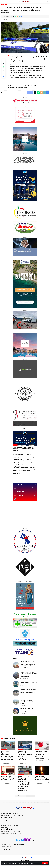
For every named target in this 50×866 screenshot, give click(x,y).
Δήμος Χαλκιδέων (29, 85)
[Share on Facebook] (11, 16)
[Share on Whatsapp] (15, 16)
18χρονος (12, 85)
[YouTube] (6, 821)
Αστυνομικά (4, 4)
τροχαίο (25, 87)
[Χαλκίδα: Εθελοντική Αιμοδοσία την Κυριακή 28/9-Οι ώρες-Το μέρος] (42, 745)
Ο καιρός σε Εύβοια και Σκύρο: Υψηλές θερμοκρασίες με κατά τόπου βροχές (27, 710)
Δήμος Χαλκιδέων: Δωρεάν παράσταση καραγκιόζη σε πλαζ (7, 777)
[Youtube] (25, 495)
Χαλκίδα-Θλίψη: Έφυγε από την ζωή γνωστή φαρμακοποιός (42, 777)
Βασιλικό (23, 85)
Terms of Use (29, 863)
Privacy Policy (20, 863)
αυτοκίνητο (17, 85)
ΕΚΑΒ (35, 85)
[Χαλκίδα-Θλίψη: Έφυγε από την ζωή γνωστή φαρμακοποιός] (42, 770)
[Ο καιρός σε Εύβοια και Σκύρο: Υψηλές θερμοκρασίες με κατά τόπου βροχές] (16, 711)
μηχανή (38, 85)
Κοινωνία (37, 774)
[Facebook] (25, 484)
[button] (45, 863)
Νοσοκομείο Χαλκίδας (13, 87)
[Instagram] (25, 491)
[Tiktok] (25, 499)
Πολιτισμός (4, 774)
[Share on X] (13, 16)
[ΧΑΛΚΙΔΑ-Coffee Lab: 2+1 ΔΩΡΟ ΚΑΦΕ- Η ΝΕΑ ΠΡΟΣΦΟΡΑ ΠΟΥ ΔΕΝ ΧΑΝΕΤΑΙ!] (25, 438)
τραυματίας (20, 87)
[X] (25, 488)
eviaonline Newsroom (6, 762)
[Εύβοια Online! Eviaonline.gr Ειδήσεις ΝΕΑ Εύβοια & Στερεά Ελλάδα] (25, 1)
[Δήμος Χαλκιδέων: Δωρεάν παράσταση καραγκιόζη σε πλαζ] (8, 770)
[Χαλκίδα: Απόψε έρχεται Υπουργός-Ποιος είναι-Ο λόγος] (16, 684)
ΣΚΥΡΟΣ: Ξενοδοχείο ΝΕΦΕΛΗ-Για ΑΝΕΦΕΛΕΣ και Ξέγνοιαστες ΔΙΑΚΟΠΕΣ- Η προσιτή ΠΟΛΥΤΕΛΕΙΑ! (24, 454)
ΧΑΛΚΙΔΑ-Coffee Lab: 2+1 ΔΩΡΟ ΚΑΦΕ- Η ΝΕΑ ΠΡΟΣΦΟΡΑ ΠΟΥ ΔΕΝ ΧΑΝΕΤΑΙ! (24, 448)
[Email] (17, 16)
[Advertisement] (25, 516)
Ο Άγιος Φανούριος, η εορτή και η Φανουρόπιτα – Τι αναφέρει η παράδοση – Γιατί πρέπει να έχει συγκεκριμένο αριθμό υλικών (25, 459)
